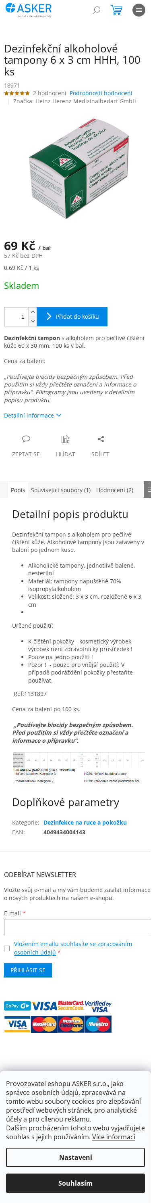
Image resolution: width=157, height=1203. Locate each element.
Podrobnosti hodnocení (101, 93)
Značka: (74, 101)
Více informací (113, 1136)
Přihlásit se (27, 970)
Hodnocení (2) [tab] (114, 490)
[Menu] (139, 10)
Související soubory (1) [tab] (61, 490)
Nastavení (75, 1157)
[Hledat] (97, 10)
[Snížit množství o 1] (33, 321)
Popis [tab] (18, 490)
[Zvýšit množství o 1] (33, 312)
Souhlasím (75, 1183)
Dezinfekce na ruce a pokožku (85, 822)
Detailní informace (29, 415)
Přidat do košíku (77, 316)
